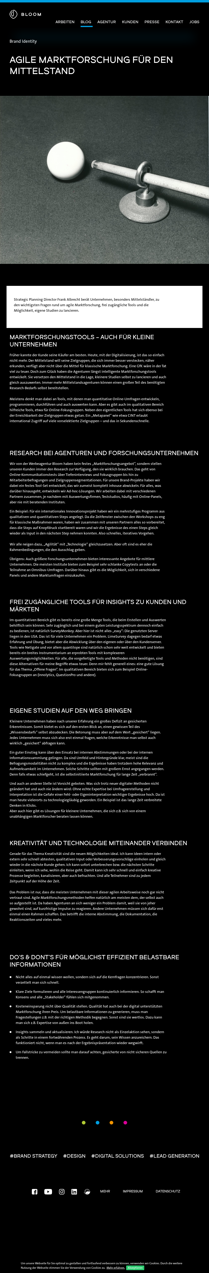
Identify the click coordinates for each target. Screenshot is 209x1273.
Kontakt (174, 22)
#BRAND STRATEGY (33, 1156)
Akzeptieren (135, 1268)
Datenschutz (168, 1191)
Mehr (105, 1191)
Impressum (133, 1191)
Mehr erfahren (115, 1268)
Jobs (194, 22)
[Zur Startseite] (25, 13)
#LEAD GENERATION (174, 1156)
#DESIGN (74, 1156)
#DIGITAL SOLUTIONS (117, 1156)
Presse (152, 22)
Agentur (106, 22)
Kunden (130, 22)
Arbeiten (65, 22)
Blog (86, 22)
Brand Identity (23, 41)
